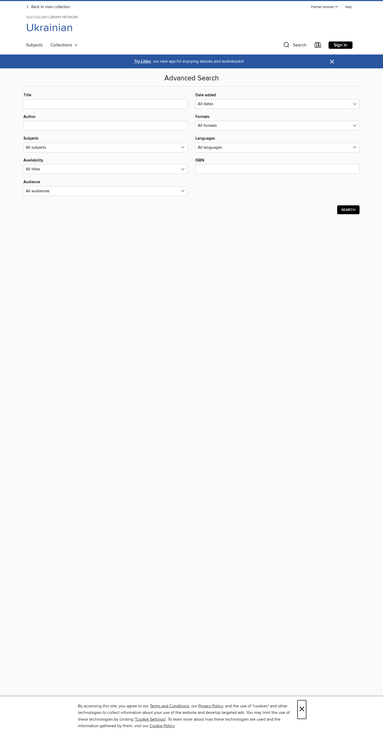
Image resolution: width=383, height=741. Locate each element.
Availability (33, 160)
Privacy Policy (210, 706)
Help (348, 7)
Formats (202, 116)
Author (29, 116)
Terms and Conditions (169, 706)
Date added (205, 95)
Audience (31, 182)
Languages (205, 138)
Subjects (34, 45)
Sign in (340, 45)
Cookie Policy (162, 725)
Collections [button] (62, 45)
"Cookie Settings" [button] (150, 719)
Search (348, 209)
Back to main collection (50, 7)
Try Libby (142, 61)
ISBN (199, 160)
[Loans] (318, 46)
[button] (324, 7)
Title (27, 95)
